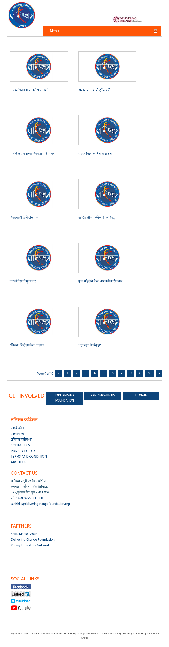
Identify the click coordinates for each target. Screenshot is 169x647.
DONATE (141, 395)
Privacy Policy (23, 451)
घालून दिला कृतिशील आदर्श (95, 154)
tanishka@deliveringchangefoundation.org (40, 504)
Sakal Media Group (24, 534)
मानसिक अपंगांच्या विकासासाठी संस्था (33, 154)
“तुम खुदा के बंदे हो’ (89, 345)
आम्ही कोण (17, 428)
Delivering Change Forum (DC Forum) (123, 634)
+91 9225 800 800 (30, 498)
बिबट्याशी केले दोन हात (24, 218)
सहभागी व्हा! (18, 434)
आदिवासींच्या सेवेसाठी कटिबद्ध (96, 218)
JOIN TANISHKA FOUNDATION (65, 398)
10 (149, 373)
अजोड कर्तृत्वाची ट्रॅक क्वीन (95, 90)
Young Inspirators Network (30, 545)
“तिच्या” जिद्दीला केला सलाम (27, 345)
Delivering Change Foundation (33, 540)
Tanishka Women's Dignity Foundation (22, 15)
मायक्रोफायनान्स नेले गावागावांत (30, 90)
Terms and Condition (29, 457)
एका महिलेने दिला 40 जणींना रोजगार (100, 281)
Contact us (20, 445)
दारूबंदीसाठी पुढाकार (23, 281)
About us (18, 462)
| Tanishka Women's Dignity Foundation (52, 634)
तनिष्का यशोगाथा (21, 439)
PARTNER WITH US (103, 395)
